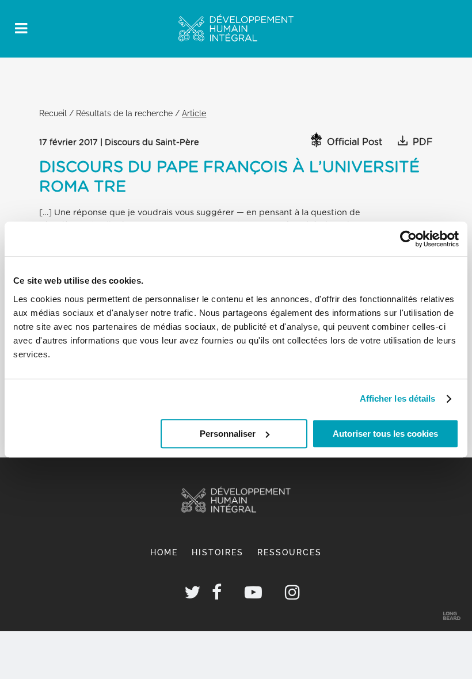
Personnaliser (228, 433)
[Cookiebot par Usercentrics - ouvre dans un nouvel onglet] (408, 238)
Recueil (53, 113)
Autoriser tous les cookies (385, 433)
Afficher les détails (398, 398)
